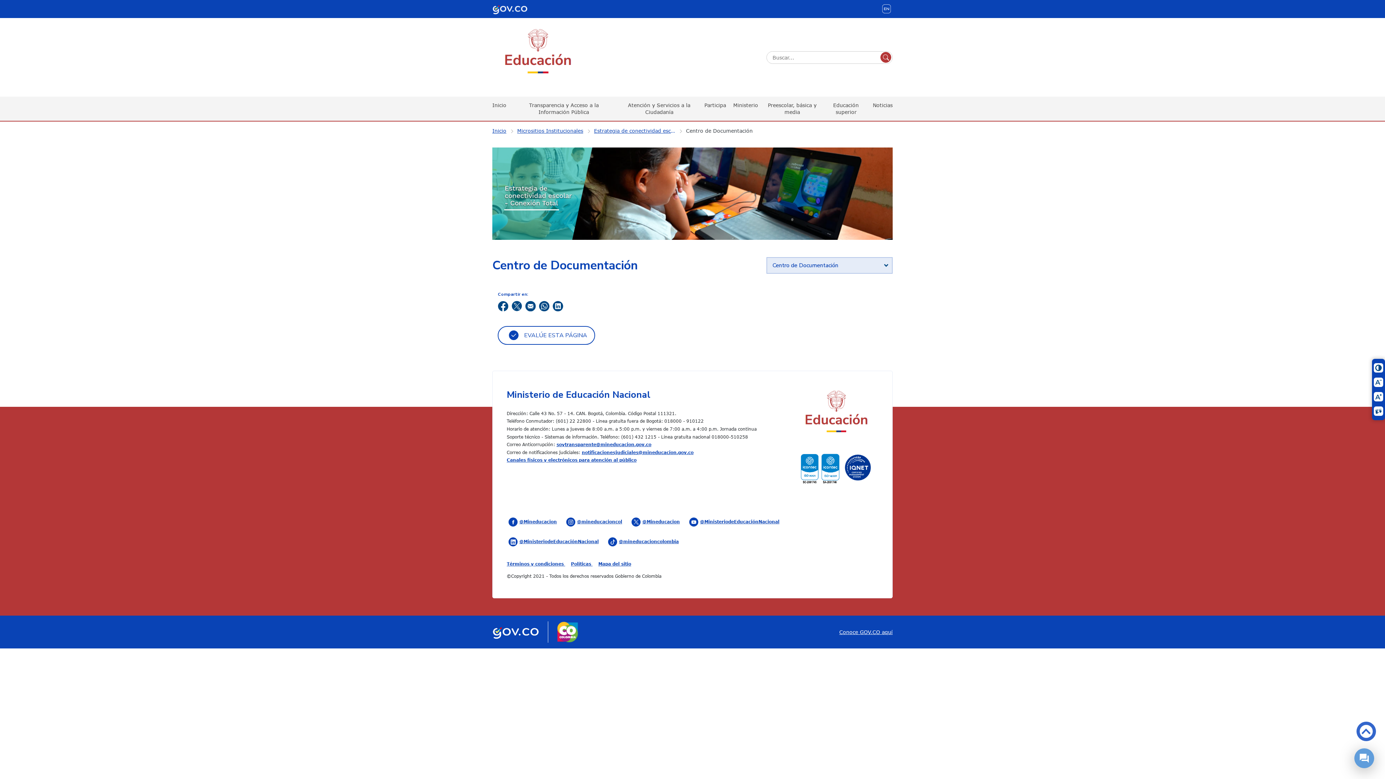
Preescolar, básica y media (792, 108)
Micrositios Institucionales (550, 131)
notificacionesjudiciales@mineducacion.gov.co (638, 452)
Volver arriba (1366, 731)
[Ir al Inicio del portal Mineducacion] (835, 412)
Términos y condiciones (536, 563)
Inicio (499, 105)
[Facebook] (503, 305)
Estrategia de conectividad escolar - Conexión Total (639, 131)
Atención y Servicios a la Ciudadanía (659, 108)
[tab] (829, 265)
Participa (715, 105)
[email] (530, 305)
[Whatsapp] (544, 305)
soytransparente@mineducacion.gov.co (604, 444)
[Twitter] (516, 305)
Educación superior (846, 108)
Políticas (582, 563)
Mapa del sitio (614, 563)
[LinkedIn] (558, 305)
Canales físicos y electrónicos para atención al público (572, 459)
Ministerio (745, 105)
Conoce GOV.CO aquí (866, 632)
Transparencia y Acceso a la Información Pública (564, 108)
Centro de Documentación (719, 131)
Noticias (883, 105)
